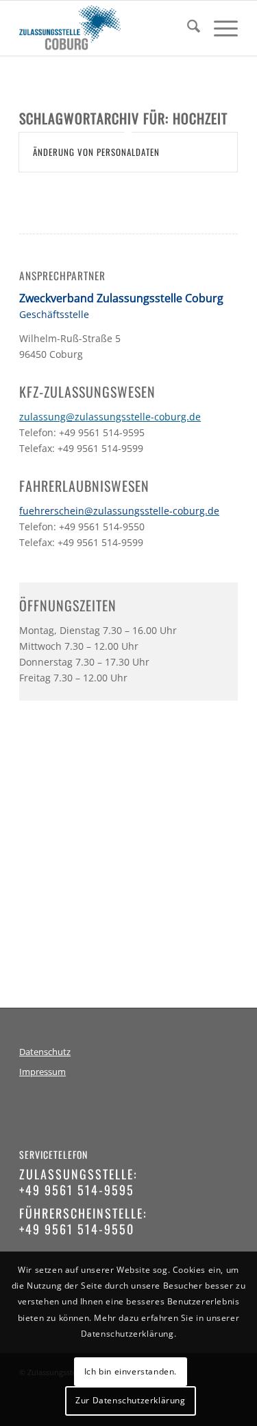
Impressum (42, 1072)
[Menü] (219, 28)
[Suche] (186, 28)
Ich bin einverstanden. (130, 1371)
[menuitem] (186, 28)
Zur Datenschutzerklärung (130, 1400)
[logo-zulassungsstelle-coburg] (106, 28)
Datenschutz (45, 1052)
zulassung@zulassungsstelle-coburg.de (110, 416)
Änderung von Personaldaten (96, 152)
